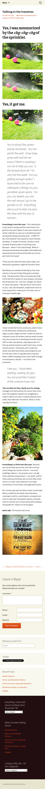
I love (39, 566)
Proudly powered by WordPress (13, 784)
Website (5, 620)
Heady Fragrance (8, 676)
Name (5, 610)
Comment (7, 593)
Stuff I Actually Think (16, 18)
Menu (4, 2)
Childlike (5, 691)
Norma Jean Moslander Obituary (13, 680)
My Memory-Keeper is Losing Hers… (15, 687)
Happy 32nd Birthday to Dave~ (18, 566)
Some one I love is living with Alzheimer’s (17, 683)
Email (5, 615)
